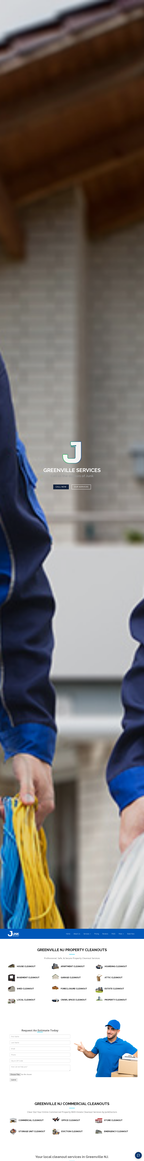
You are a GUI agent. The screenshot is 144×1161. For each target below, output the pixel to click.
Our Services (81, 487)
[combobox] (40, 1061)
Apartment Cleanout (73, 966)
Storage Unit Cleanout (32, 1131)
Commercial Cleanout (31, 1120)
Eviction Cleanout (72, 1131)
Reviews (105, 934)
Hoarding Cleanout (116, 966)
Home (68, 934)
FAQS (113, 934)
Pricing (96, 934)
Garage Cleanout (71, 977)
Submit (13, 1080)
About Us (77, 934)
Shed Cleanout (25, 989)
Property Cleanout (116, 1000)
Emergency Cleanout (116, 1131)
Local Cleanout (26, 1000)
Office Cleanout (70, 1120)
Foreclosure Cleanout (74, 989)
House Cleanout (26, 966)
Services (86, 934)
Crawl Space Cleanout (74, 1000)
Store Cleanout (113, 1120)
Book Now (130, 934)
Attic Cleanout (114, 977)
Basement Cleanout (28, 977)
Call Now (61, 487)
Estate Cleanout (114, 989)
